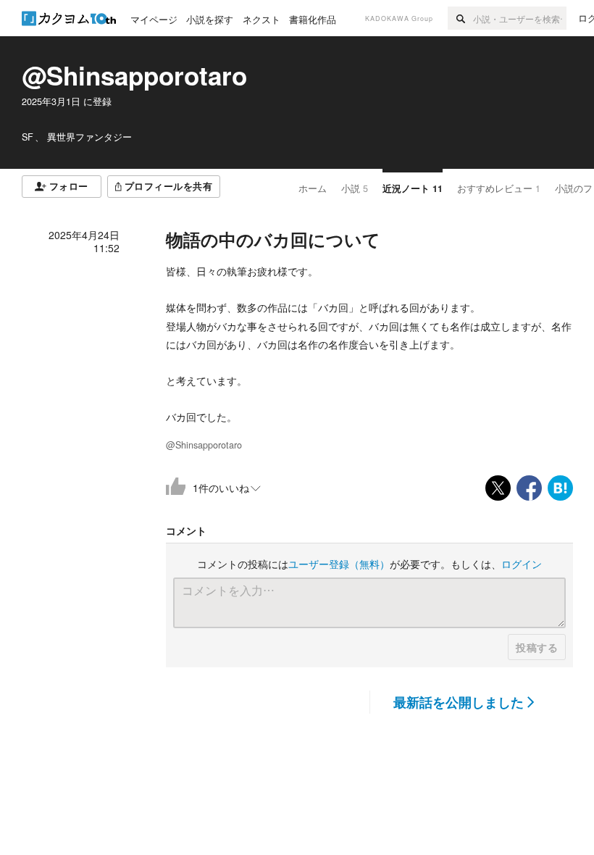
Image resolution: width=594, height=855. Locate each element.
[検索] (460, 18)
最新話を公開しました (458, 702)
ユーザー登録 (339, 563)
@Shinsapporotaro (134, 75)
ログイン (521, 563)
